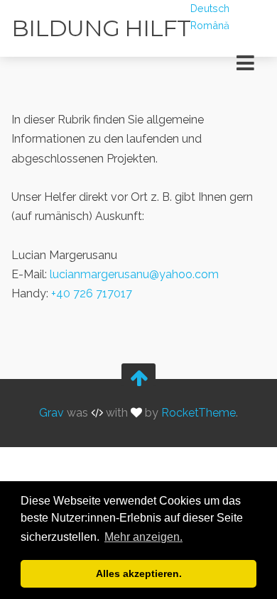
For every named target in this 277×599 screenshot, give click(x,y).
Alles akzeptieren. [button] (139, 573)
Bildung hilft (100, 28)
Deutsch (209, 8)
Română (209, 25)
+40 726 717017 (91, 293)
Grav (51, 413)
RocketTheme (198, 413)
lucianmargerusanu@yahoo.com (134, 274)
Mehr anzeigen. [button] (143, 537)
